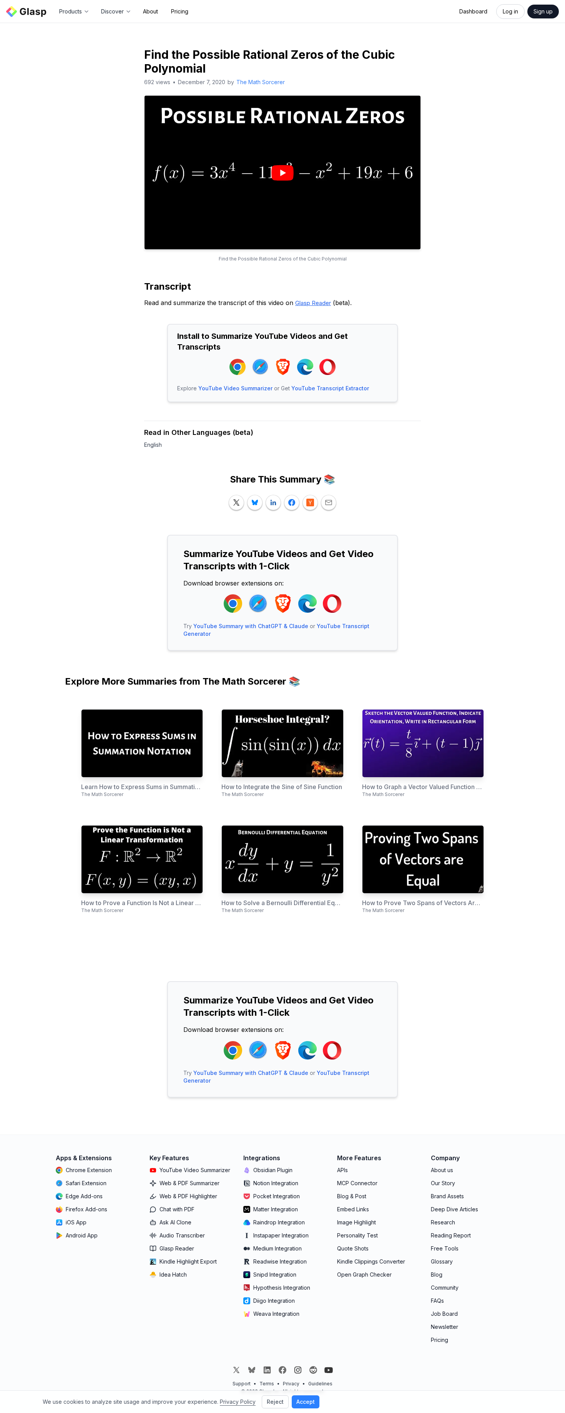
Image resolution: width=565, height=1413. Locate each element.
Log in (510, 11)
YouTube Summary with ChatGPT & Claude (250, 626)
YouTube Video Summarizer (235, 388)
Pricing (179, 11)
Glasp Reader (313, 303)
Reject (275, 1401)
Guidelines (320, 1383)
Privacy (291, 1383)
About (150, 11)
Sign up (543, 11)
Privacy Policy (238, 1401)
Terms (266, 1383)
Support (242, 1383)
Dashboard (473, 11)
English (153, 444)
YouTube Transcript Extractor (330, 388)
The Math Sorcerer (260, 82)
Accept (305, 1401)
